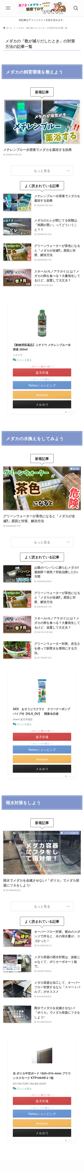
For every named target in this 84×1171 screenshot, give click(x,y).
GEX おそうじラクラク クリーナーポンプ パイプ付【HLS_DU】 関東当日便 (42, 711)
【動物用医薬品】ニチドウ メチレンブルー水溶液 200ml (42, 347)
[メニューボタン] (8, 8)
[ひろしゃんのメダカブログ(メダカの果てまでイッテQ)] (42, 8)
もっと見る (42, 170)
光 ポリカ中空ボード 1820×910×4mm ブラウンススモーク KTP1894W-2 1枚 (42, 1075)
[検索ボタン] (76, 8)
